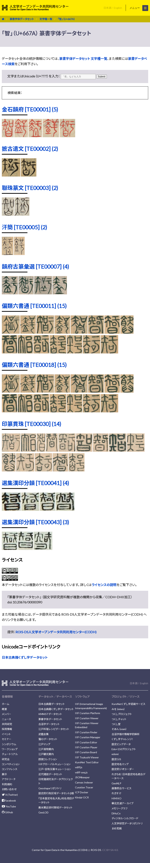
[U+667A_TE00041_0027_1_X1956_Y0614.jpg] (47, 510)
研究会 (6, 759)
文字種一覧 (46, 18)
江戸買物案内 (46, 749)
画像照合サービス (122, 788)
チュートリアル (10, 754)
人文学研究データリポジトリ (127, 823)
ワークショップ (10, 749)
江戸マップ (44, 744)
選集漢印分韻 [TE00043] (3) (35, 522)
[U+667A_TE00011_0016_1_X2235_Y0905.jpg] (127, 332)
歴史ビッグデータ (121, 744)
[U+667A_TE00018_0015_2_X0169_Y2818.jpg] (62, 391)
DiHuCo (116, 813)
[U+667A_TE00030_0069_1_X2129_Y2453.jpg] (67, 450)
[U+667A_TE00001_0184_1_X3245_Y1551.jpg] (8, 136)
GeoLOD (43, 812)
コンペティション (11, 764)
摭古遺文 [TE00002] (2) (30, 148)
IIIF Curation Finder (86, 732)
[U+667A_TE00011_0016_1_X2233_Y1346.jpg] (112, 332)
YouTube (10, 806)
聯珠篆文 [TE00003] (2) (30, 187)
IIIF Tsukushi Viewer (87, 757)
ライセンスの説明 (104, 585)
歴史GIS (116, 759)
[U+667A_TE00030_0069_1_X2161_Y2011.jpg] (52, 450)
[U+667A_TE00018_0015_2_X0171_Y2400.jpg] (79, 391)
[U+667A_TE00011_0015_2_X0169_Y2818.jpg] (62, 332)
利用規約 (7, 784)
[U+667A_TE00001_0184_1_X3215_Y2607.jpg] (51, 136)
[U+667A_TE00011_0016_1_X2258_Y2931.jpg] (74, 352)
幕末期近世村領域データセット (55, 807)
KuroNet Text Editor (87, 762)
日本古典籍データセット (51, 703)
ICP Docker (81, 792)
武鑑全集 (43, 734)
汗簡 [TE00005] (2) (24, 227)
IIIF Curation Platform (87, 713)
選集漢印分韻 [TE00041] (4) (35, 483)
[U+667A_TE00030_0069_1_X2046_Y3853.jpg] (43, 470)
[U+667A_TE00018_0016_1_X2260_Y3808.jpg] (109, 411)
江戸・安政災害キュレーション (54, 769)
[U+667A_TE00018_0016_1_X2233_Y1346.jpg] (112, 391)
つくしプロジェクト (122, 714)
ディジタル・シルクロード (125, 818)
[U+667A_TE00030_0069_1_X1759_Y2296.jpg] (84, 450)
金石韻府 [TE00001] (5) (30, 109)
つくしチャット (119, 719)
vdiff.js (78, 767)
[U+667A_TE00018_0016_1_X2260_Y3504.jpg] (91, 411)
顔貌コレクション (47, 759)
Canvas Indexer (84, 782)
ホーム (5, 703)
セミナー (6, 739)
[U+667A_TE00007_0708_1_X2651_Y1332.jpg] (26, 293)
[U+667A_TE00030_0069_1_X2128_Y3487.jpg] (77, 470)
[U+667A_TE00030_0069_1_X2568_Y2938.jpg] (9, 470)
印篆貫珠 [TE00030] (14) (31, 423)
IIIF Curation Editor (86, 742)
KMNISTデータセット (50, 714)
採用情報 (7, 729)
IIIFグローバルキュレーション (54, 764)
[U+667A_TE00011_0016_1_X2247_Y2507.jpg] (41, 352)
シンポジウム (9, 744)
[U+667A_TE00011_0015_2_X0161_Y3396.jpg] (28, 332)
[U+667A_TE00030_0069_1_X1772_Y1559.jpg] (41, 450)
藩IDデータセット (47, 739)
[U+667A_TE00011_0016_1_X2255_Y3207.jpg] (58, 352)
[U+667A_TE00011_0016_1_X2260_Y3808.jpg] (109, 352)
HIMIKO (116, 798)
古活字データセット (49, 724)
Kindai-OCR (82, 797)
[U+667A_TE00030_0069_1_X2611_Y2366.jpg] (100, 450)
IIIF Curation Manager (87, 737)
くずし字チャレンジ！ (122, 739)
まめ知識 (117, 828)
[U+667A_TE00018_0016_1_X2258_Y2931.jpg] (74, 411)
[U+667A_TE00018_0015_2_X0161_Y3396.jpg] (28, 391)
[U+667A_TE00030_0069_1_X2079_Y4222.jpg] (25, 470)
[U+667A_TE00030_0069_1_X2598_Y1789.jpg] (11, 450)
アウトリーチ (9, 779)
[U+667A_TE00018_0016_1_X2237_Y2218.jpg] (9, 411)
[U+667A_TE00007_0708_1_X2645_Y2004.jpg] (10, 293)
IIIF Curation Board (86, 752)
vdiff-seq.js (81, 772)
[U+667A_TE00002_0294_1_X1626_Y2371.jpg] (28, 175)
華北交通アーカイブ (122, 803)
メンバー (6, 714)
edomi (115, 754)
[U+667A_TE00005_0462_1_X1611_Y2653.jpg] (7, 254)
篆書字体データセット (22, 18)
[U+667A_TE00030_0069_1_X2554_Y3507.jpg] (60, 470)
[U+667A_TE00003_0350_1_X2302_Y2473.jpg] (8, 214)
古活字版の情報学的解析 (126, 734)
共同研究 (7, 724)
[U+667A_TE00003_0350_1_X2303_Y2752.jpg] (21, 214)
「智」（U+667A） (66, 18)
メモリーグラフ (120, 808)
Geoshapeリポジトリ (49, 788)
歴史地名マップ (120, 764)
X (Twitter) (11, 794)
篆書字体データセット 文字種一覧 (83, 59)
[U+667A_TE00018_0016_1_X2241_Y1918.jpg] (25, 411)
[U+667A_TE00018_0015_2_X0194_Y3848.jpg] (96, 391)
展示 (4, 774)
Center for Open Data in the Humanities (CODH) (59, 849)
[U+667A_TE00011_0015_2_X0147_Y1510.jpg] (11, 332)
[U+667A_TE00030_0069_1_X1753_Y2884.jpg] (118, 450)
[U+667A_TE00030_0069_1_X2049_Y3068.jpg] (135, 450)
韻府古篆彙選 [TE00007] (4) (35, 266)
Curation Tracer (84, 787)
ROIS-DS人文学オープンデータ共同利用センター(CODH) (56, 632)
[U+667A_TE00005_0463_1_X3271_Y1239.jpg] (19, 254)
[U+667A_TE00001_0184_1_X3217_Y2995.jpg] (67, 136)
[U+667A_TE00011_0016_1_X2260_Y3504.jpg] (91, 352)
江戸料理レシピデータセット (53, 729)
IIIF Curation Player (86, 747)
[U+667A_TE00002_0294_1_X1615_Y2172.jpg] (11, 175)
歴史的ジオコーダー (123, 769)
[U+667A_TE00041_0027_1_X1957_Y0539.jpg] (30, 510)
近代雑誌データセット (50, 774)
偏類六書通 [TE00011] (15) (34, 305)
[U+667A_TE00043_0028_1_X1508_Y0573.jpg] (25, 549)
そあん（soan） (119, 729)
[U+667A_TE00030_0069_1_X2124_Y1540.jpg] (28, 450)
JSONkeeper (82, 777)
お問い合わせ (9, 789)
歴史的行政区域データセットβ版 (56, 793)
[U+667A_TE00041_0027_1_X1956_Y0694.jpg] (65, 510)
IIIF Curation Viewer (86, 718)
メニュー (135, 7)
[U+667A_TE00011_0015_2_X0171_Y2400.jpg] (79, 332)
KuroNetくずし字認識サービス (128, 703)
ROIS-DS (96, 849)
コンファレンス (9, 769)
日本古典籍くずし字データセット (25, 657)
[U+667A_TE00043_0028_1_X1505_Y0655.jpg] (42, 549)
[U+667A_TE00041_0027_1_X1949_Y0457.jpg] (11, 510)
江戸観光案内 (46, 754)
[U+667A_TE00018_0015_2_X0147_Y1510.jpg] (11, 391)
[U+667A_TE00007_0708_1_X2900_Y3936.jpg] (43, 293)
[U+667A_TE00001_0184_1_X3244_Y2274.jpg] (35, 136)
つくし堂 (116, 724)
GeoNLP (116, 783)
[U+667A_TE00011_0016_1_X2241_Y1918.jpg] (25, 352)
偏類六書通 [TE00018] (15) (34, 364)
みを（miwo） (118, 709)
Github (8, 812)
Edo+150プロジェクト (124, 749)
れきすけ (116, 793)
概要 (4, 709)
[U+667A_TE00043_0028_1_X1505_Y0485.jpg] (10, 549)
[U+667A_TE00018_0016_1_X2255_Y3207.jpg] (58, 411)
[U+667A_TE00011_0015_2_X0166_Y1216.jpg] (45, 332)
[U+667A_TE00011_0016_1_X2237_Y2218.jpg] (9, 352)
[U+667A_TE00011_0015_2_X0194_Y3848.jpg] (96, 332)
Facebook (10, 800)
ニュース (6, 719)
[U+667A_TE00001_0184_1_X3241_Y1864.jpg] (21, 136)
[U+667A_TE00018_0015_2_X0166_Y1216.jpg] (45, 391)
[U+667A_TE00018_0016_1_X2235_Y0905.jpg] (127, 391)
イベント (6, 734)
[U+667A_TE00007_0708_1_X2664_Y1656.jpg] (59, 293)
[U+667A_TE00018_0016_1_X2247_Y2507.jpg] (41, 411)
